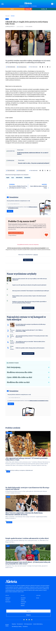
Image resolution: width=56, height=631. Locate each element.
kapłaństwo (9, 522)
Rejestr (12, 9)
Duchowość (7, 601)
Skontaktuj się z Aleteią (17, 626)
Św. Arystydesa (34, 6)
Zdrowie (12, 15)
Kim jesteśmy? (20, 624)
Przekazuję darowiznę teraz (15, 233)
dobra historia (19, 177)
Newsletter (23, 598)
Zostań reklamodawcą (37, 624)
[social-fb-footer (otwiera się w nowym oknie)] (26, 620)
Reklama (22, 605)
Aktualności (7, 598)
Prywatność (25, 626)
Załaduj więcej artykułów (28, 307)
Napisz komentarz (28, 260)
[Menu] (9, 4)
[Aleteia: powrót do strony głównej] (28, 3)
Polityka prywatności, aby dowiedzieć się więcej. (39, 400)
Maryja (8, 496)
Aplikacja (23, 599)
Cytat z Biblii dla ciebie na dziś (19, 377)
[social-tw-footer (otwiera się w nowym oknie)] (29, 620)
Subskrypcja (23, 601)
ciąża (12, 177)
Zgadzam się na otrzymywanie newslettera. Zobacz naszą (22, 207)
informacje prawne (28, 624)
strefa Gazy (9, 432)
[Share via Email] (47, 66)
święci (8, 471)
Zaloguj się (35, 254)
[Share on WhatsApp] (50, 66)
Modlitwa (43, 9)
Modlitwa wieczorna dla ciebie (19, 372)
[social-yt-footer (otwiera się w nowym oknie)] (24, 620)
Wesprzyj (27, 9)
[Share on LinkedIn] (42, 66)
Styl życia (7, 15)
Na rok (37, 598)
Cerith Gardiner (20, 26)
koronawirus (27, 177)
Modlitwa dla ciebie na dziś (18, 382)
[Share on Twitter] (45, 66)
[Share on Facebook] (40, 66)
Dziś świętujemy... (14, 367)
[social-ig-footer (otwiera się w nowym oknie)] (32, 620)
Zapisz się (10, 211)
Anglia (7, 177)
